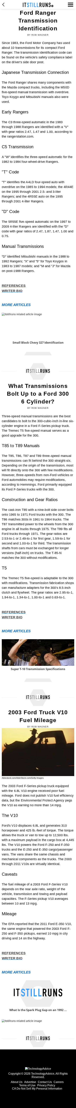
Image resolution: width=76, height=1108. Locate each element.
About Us (16, 1082)
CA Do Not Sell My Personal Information (37, 1088)
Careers (59, 1082)
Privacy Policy (46, 1085)
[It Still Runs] (38, 5)
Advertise (30, 1082)
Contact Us (45, 1082)
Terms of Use (27, 1085)
